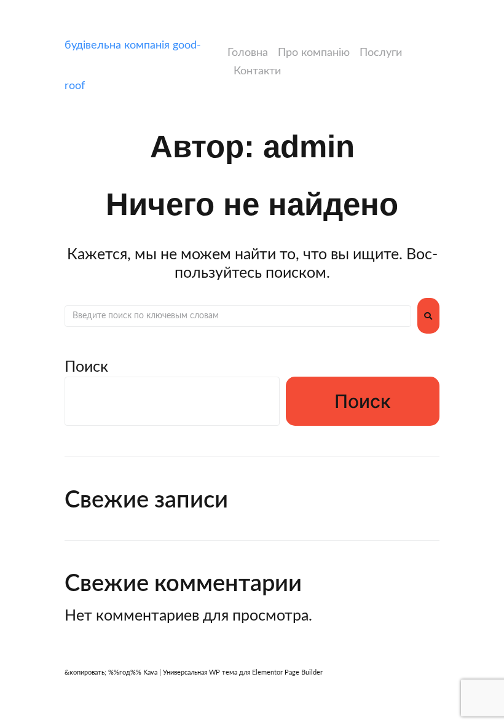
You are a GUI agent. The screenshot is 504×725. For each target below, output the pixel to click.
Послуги (381, 52)
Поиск (86, 367)
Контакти (257, 71)
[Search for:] (238, 316)
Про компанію (314, 52)
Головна (247, 52)
